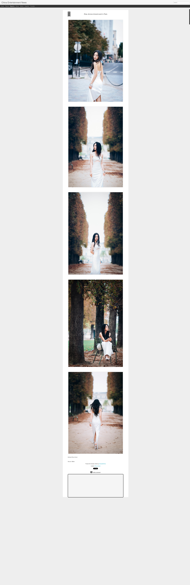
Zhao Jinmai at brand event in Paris (95, 14)
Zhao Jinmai (97, 466)
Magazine (12, 6)
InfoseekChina (102, 463)
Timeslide (32, 6)
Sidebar (22, 6)
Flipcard (7, 6)
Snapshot (27, 6)
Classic (2, 6)
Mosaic (17, 6)
